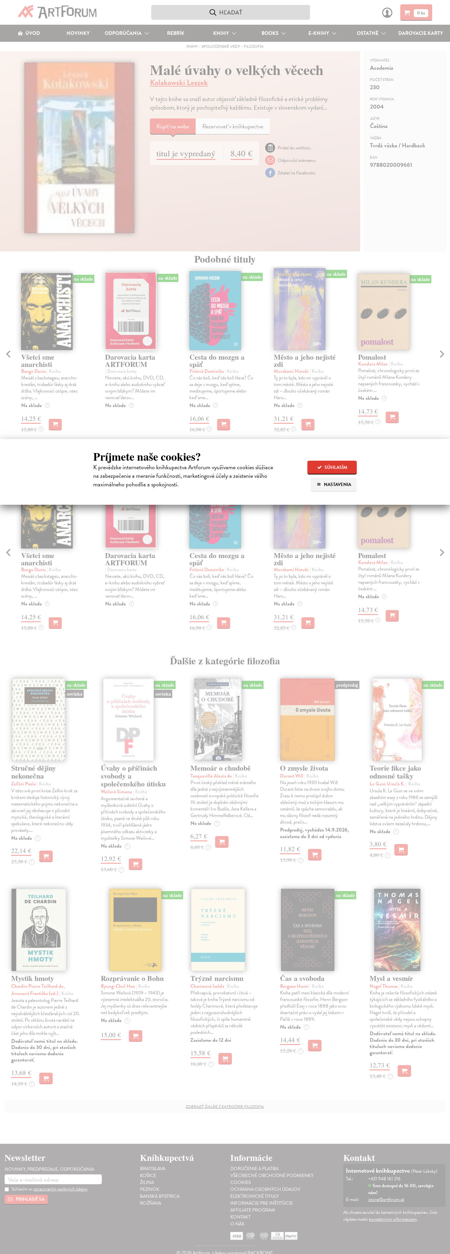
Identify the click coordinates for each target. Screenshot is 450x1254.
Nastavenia (337, 484)
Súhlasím (335, 467)
